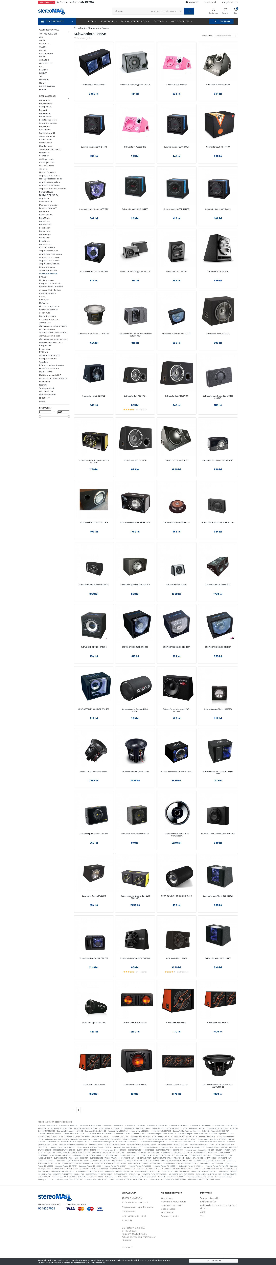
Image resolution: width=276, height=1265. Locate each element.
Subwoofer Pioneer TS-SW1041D (191, 1166)
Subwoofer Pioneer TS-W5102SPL (94, 771)
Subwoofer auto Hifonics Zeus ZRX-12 (176, 771)
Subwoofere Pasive (48, 273)
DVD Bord (43, 352)
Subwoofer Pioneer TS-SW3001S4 (165, 1166)
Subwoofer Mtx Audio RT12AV (217, 1128)
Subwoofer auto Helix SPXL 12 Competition (177, 834)
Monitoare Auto (46, 280)
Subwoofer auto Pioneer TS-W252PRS (94, 333)
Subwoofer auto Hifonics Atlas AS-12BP (199, 1150)
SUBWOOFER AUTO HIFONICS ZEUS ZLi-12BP (110, 1163)
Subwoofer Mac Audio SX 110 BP (85, 1128)
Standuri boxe (45, 146)
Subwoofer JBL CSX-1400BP (218, 147)
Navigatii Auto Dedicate (50, 283)
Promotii (43, 385)
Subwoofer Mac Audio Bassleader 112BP (189, 1147)
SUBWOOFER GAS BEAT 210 (218, 1022)
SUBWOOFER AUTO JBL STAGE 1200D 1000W (204, 1180)
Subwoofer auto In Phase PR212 (218, 585)
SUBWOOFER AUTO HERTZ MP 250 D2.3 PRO (68, 1174)
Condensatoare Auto (49, 319)
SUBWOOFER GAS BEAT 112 (176, 1022)
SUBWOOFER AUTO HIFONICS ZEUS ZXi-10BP (176, 1161)
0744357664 (46, 1208)
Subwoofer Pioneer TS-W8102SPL (135, 771)
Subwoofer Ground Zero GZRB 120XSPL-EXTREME (107, 1144)
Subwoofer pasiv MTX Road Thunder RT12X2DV (94, 1147)
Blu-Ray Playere (46, 166)
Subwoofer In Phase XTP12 (68, 1126)
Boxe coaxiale (46, 215)
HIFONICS (43, 70)
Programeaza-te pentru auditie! (138, 1207)
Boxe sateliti (45, 126)
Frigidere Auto (45, 372)
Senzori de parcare (48, 309)
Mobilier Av (44, 152)
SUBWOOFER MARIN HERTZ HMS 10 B (99, 1174)
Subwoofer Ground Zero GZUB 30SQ (61, 1147)
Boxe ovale (44, 231)
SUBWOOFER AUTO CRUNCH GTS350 (141, 1150)
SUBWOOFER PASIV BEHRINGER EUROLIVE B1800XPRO (129, 1180)
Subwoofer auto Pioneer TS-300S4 (171, 1177)
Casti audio (44, 129)
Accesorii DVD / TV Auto (50, 290)
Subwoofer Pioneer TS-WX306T (113, 1166)
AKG (41, 37)
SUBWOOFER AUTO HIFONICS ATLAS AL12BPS (143, 1153)
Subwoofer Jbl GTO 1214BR (178, 1126)
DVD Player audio (47, 162)
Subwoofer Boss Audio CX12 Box (57, 1139)
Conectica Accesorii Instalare (53, 378)
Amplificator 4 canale (49, 260)
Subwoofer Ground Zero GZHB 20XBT (217, 460)
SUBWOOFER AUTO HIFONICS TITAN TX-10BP (168, 1158)
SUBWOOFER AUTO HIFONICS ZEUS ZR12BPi (77, 1163)
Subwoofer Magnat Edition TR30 (221, 1134)
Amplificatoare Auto (48, 250)
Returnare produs (170, 1216)
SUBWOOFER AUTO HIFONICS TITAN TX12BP (201, 1158)
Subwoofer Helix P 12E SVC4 (135, 460)
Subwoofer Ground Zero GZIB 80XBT (182, 1142)
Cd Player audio (46, 159)
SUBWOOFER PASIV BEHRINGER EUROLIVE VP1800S (168, 1180)
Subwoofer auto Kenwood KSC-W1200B (176, 710)
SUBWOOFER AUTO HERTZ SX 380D (122, 1169)
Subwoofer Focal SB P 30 (217, 271)
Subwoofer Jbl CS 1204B (101, 1136)
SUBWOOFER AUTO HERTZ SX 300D (147, 1172)
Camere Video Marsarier (51, 286)
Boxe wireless (45, 103)
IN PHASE (43, 73)
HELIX (41, 66)
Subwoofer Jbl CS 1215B (182, 1136)
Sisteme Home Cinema (50, 149)
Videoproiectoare (47, 394)
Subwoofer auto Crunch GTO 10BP (93, 209)
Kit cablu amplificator (49, 306)
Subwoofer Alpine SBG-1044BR (135, 209)
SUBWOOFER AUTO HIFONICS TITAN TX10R (104, 1158)
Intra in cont (210, 2)
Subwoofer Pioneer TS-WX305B (139, 1166)
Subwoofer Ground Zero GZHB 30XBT (135, 522)
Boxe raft (43, 110)
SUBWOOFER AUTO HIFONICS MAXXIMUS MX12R (71, 1158)
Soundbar (44, 156)
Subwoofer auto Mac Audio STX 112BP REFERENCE (216, 1139)
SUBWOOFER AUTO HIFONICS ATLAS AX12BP (176, 1153)
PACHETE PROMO (46, 391)
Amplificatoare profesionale (52, 188)
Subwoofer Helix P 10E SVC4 (176, 396)
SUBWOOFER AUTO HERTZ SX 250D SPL (179, 1169)
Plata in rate (167, 1212)
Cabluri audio (45, 139)
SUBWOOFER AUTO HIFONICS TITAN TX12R (136, 1158)
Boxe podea (45, 107)
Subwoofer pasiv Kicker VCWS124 (135, 833)
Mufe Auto (44, 303)
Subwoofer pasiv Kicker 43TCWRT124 (69, 1180)
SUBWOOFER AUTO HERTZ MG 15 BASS (89, 1172)
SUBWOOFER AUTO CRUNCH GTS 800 (169, 1150)
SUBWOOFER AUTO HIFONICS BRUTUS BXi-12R (122, 1155)
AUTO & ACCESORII (180, 21)
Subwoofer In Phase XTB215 (176, 460)
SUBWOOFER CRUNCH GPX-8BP (135, 647)
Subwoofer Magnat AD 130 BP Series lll (166, 1128)
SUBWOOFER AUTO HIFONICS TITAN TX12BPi (72, 1161)
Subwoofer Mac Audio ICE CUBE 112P (215, 1131)
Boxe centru (44, 113)
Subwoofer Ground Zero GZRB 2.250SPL (141, 1144)
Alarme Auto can (47, 329)
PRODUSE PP (44, 398)
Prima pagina (80, 28)
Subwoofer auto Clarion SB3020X (218, 709)
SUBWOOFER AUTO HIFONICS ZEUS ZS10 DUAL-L (145, 1163)
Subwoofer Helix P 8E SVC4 (135, 396)
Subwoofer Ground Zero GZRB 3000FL (218, 522)
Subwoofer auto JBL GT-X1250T (184, 1139)
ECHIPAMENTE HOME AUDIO (134, 21)
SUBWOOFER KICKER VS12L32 (133, 1139)
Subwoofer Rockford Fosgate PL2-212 (75, 1142)
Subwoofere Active (48, 270)
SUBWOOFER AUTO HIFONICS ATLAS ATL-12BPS (73, 1153)
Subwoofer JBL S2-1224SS (176, 958)
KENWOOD (44, 80)
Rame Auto (44, 300)
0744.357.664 (128, 1211)
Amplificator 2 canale (49, 257)
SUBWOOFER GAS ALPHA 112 (135, 1085)
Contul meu (167, 1198)
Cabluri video (45, 142)
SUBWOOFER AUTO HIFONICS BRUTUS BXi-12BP (157, 1155)
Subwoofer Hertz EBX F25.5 (161, 1131)
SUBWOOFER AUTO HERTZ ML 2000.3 (150, 1169)
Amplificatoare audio (49, 175)
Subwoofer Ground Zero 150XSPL (202, 1144)
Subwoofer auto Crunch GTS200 (113, 1150)
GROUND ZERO (45, 63)
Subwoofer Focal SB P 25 (176, 271)
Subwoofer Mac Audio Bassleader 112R (158, 1147)
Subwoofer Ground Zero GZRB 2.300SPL (173, 1144)
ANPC (203, 1212)
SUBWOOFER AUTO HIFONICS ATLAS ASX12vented (212, 1153)
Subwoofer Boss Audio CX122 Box (94, 522)
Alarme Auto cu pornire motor (53, 339)
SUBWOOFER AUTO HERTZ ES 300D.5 (154, 1174)
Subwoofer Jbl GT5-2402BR (200, 1126)
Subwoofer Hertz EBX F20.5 (140, 1136)
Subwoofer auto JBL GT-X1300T (116, 1177)
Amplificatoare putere (49, 182)
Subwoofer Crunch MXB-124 (216, 1147)
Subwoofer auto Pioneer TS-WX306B (135, 958)
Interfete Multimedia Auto (51, 342)
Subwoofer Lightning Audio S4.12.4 (135, 585)
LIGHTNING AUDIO (47, 86)
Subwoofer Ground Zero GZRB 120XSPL (73, 1144)
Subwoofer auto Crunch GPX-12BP (176, 333)
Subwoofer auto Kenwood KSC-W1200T (135, 710)
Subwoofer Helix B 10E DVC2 (217, 333)
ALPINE (42, 40)
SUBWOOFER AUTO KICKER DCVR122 (158, 1139)
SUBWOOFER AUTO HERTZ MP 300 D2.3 (119, 1172)
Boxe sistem (45, 234)
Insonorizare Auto (47, 316)
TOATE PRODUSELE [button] (55, 21)
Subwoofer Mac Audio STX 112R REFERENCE (129, 1134)
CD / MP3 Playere (47, 247)
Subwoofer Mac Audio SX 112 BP (110, 1128)
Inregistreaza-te (230, 2)
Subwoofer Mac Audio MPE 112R (74, 1134)
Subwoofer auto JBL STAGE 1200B (64, 1177)
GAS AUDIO (44, 60)
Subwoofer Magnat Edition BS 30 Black (161, 1134)
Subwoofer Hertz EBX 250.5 (118, 1131)
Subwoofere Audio (48, 123)
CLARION (43, 47)
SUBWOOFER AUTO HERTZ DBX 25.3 (208, 1174)
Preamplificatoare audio (51, 179)
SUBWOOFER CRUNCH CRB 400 (64, 1150)
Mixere (42, 401)
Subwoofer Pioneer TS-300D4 (90, 1166)
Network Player (46, 192)
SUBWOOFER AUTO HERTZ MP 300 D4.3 (208, 1169)
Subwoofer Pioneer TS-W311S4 (66, 1166)
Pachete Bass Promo (49, 368)
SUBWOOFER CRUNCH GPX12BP (218, 647)
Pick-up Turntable (47, 172)
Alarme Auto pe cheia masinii (53, 326)
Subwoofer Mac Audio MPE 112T (49, 1134)
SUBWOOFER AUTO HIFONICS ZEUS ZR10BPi (209, 1161)
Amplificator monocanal (50, 254)
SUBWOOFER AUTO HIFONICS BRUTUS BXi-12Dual (193, 1155)
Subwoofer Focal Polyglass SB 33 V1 (135, 84)
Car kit (42, 296)
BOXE (90, 21)
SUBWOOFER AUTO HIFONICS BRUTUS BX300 (88, 1155)
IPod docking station (48, 205)
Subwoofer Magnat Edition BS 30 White (193, 1134)
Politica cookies (208, 1201)
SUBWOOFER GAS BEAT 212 (94, 1085)
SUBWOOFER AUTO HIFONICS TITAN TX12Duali (106, 1161)
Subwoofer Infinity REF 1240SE (204, 1136)
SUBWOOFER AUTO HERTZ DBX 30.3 (181, 1174)
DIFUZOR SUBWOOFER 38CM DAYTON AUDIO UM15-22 (218, 1086)
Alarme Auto (45, 323)
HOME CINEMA (107, 21)
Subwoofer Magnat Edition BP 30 (50, 1136)
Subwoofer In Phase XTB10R (90, 1126)
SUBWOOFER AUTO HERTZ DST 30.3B (127, 1174)
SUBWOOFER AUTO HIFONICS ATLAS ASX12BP (54, 1155)
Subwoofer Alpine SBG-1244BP (218, 958)
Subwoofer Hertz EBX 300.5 (162, 1136)
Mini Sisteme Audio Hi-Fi (50, 375)
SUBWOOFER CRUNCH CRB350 (94, 647)
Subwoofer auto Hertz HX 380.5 (96, 1180)
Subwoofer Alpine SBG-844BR (176, 147)
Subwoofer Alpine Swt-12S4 (93, 1022)
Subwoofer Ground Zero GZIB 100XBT (211, 1142)
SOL (202, 1215)
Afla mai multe (99, 1263)
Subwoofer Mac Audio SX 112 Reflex (137, 1128)
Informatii (193, 2)
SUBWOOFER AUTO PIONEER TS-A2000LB (217, 833)
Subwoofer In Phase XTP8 (176, 84)
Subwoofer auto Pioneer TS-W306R (143, 1177)
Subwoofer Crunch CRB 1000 (94, 84)
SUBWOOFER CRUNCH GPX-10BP (176, 647)
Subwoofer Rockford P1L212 (129, 1142)
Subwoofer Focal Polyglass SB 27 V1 (135, 271)
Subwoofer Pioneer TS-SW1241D (216, 1166)
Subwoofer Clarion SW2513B (95, 1131)
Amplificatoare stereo (49, 185)
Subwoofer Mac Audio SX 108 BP (60, 1128)
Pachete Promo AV (48, 208)
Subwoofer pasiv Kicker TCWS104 (94, 833)
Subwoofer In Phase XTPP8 (135, 147)
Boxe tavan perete (48, 120)
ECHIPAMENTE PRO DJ (48, 195)
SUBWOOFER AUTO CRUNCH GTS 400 (93, 709)
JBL (40, 76)
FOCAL (42, 57)
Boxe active (44, 349)
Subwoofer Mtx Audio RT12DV (194, 1128)
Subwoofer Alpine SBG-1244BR (94, 147)
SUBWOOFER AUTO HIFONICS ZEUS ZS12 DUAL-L (181, 1163)
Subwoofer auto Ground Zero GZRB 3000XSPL (94, 461)
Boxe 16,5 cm (45, 224)
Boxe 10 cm (44, 218)
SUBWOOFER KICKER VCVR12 (110, 1139)
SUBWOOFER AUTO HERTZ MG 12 (62, 1172)
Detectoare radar (47, 293)
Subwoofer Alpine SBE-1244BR (218, 209)
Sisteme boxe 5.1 (47, 136)
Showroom (127, 1247)
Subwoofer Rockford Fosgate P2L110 (104, 1142)
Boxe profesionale (48, 358)
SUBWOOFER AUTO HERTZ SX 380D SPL (94, 1169)
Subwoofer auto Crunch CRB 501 (94, 958)
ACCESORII (159, 21)
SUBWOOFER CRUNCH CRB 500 (88, 1150)
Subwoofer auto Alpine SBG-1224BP (218, 896)
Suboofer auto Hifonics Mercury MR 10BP (218, 772)
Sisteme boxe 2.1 (47, 133)
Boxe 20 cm (44, 228)
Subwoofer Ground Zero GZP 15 (176, 522)
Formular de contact (172, 1205)
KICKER (42, 83)
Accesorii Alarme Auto (49, 355)
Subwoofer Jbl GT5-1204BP (157, 1126)
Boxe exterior (45, 116)
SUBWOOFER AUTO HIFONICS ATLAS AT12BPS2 (108, 1153)
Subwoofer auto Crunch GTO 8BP (94, 271)
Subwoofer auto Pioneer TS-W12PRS (199, 1177)
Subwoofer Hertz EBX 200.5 (140, 1131)
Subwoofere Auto (47, 267)
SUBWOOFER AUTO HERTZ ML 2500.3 (65, 1169)
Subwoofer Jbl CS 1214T (120, 1136)
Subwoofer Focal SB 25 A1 (47, 1126)
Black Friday (44, 381)
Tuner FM (43, 169)
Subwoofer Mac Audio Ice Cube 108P (186, 1131)
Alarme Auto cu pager (49, 336)
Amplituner (44, 198)
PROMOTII (224, 21)
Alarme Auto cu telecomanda (53, 332)
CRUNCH (43, 50)
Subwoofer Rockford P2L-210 (48, 1142)
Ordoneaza (207, 36)
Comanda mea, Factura (174, 1201)
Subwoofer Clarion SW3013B (94, 896)
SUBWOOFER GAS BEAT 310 (176, 1085)
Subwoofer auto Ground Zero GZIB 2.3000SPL (135, 897)
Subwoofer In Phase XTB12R (113, 1126)
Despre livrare (168, 1208)
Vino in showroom (47, 2)
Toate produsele (47, 388)
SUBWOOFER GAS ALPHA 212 (135, 1022)
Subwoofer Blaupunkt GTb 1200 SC (70, 1131)
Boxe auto (44, 211)
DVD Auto (43, 277)
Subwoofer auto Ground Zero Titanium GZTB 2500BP (135, 334)
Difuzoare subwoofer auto (51, 365)
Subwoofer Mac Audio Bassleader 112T (128, 1147)
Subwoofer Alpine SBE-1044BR (176, 209)
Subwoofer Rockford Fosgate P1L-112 (154, 1142)
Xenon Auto (44, 313)
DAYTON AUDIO (46, 53)
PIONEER (43, 89)
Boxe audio (44, 100)
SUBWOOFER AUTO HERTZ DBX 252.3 (204, 1172)
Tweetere (43, 362)
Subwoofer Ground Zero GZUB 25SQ (94, 585)
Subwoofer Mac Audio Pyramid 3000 (84, 1139)
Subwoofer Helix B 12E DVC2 (93, 396)
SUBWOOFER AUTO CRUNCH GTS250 (176, 896)
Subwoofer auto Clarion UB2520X (90, 1177)
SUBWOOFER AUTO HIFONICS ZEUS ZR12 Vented (141, 1161)
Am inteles (216, 1260)
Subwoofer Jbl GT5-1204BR (135, 1126)
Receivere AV (45, 201)
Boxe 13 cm (44, 221)
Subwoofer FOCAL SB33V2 (176, 585)
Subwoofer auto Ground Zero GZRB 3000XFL (218, 397)
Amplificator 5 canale (49, 264)
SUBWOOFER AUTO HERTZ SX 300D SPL (175, 1172)
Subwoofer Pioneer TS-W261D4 (211, 1163)
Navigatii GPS (45, 345)
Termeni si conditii (209, 1198)
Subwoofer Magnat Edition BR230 (77, 1136)
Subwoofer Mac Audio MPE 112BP (100, 1134)
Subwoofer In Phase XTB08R (218, 84)
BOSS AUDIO (44, 43)
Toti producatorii (48, 34)
